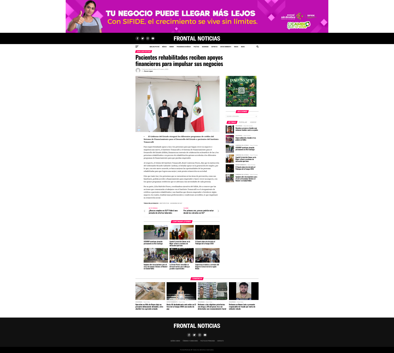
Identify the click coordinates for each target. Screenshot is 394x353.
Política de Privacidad (207, 341)
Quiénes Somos (175, 341)
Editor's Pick (164, 203)
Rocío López (148, 71)
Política (196, 46)
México (164, 46)
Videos (236, 46)
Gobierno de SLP (176, 203)
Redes (243, 46)
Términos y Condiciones (190, 341)
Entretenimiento (225, 46)
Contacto (220, 341)
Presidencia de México (184, 46)
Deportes (214, 46)
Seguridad (205, 46)
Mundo (172, 46)
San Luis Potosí (154, 46)
